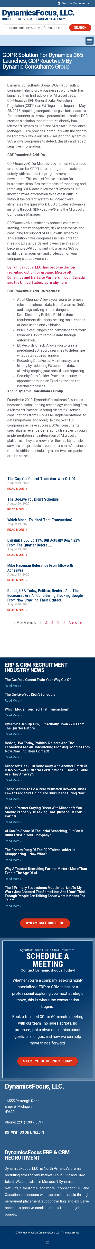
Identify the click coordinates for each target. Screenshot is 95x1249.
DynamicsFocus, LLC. (38, 12)
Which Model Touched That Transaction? (40, 520)
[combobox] (35, 27)
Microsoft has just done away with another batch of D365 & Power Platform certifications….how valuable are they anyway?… (46, 770)
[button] (90, 41)
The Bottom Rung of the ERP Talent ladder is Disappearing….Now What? (40, 852)
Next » (75, 622)
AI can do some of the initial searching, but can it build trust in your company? (44, 833)
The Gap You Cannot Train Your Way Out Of (41, 478)
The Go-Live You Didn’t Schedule (33, 499)
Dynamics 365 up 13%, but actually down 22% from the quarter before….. (43, 542)
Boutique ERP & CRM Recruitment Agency (33, 19)
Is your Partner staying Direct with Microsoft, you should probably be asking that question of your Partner (43, 812)
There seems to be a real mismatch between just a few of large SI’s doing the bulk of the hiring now (45, 791)
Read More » (17, 488)
